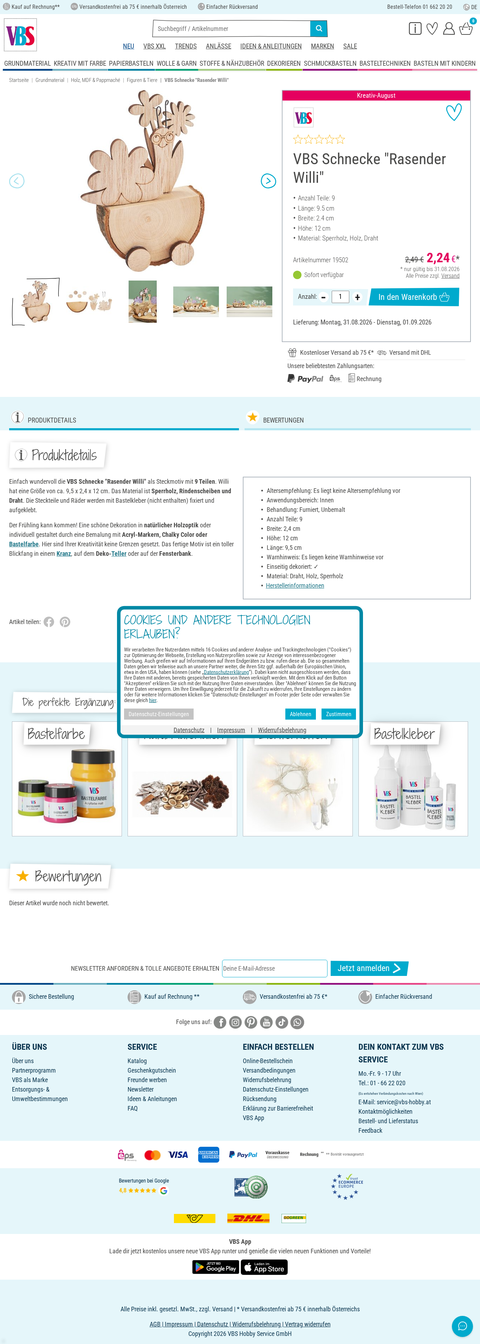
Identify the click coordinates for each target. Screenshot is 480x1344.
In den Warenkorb (407, 297)
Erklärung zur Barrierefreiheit (278, 1108)
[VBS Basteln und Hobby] (20, 34)
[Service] (415, 28)
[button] (17, 181)
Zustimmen (338, 713)
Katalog (137, 1061)
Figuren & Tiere (142, 80)
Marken (322, 46)
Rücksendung (260, 1098)
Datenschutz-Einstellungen (276, 1089)
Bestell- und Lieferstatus (388, 1121)
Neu (128, 46)
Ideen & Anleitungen (271, 46)
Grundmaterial (49, 80)
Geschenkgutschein (152, 1070)
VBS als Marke (30, 1079)
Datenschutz (189, 730)
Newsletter (141, 1089)
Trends (186, 46)
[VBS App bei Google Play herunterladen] (216, 1266)
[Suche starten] (319, 28)
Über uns (23, 1061)
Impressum (231, 730)
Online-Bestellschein (268, 1061)
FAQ (133, 1108)
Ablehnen (300, 713)
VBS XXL (154, 46)
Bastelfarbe (24, 544)
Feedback (370, 1130)
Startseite (19, 80)
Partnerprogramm (34, 1070)
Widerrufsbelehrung (267, 1079)
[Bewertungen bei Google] (144, 1186)
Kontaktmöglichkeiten (385, 1111)
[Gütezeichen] (251, 1186)
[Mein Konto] (449, 28)
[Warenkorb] (466, 28)
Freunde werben (147, 1079)
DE (474, 7)
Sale (350, 46)
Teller (119, 553)
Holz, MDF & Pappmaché (95, 80)
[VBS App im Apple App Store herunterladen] (264, 1266)
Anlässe (218, 46)
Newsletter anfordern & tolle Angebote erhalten (145, 968)
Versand (450, 275)
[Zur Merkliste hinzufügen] (454, 112)
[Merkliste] (432, 28)
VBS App (253, 1117)
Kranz (64, 553)
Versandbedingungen (269, 1070)
